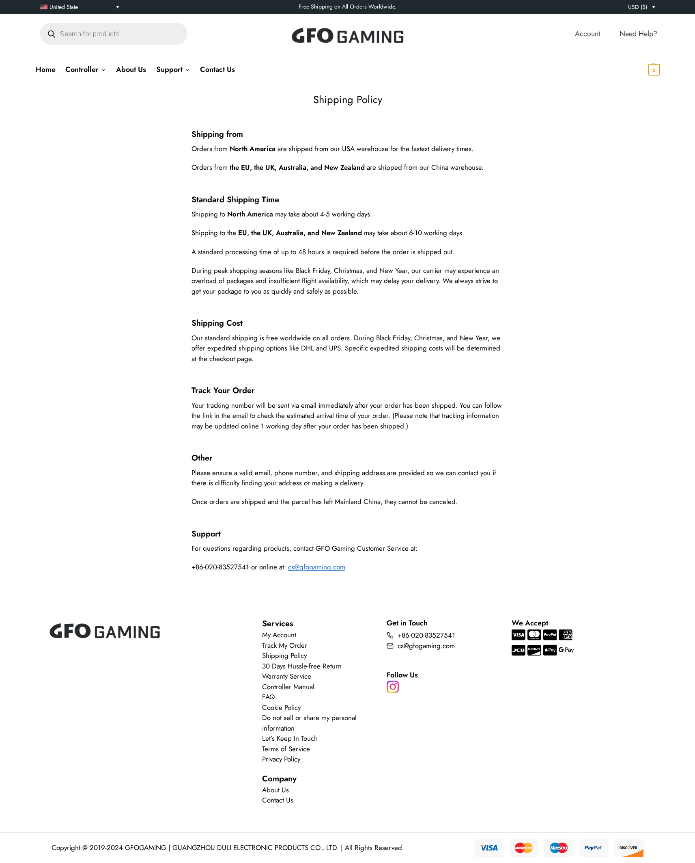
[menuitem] (80, 7)
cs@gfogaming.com (316, 567)
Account (587, 33)
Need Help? (638, 33)
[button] (641, 69)
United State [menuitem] (63, 7)
